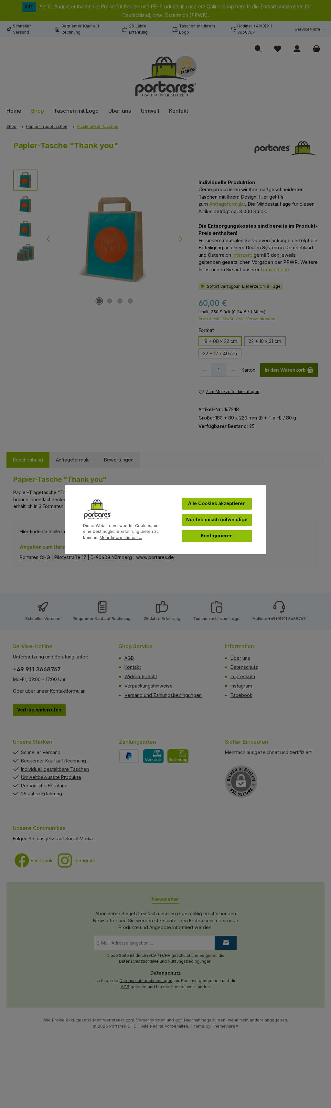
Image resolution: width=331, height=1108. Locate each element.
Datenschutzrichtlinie (139, 961)
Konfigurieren (217, 535)
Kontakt (132, 667)
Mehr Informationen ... (121, 537)
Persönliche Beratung (44, 785)
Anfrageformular (227, 204)
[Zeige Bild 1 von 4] (99, 301)
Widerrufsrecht (140, 676)
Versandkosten (151, 1020)
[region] (99, 239)
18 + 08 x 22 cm (220, 341)
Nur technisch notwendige (217, 519)
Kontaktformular (67, 691)
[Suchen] (258, 49)
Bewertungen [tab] (118, 459)
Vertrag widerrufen (39, 709)
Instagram (241, 686)
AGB (129, 658)
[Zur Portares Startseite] (165, 76)
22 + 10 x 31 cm (265, 341)
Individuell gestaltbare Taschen (55, 769)
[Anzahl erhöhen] (233, 370)
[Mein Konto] (297, 49)
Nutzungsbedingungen (189, 961)
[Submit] (225, 943)
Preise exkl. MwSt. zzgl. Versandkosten (236, 318)
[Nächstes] (180, 238)
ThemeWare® (225, 1026)
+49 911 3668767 (37, 669)
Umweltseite (275, 269)
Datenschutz (244, 667)
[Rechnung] (178, 756)
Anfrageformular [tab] (73, 459)
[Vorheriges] (49, 238)
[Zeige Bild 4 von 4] (130, 301)
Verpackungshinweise (148, 686)
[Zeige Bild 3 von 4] (120, 301)
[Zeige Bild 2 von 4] (109, 301)
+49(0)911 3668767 (287, 618)
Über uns (240, 658)
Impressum (242, 676)
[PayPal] (129, 756)
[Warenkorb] (316, 49)
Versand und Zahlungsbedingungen (163, 695)
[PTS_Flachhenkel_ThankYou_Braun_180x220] (115, 238)
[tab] (27, 460)
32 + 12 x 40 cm (220, 353)
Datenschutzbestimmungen (146, 980)
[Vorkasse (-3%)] (153, 756)
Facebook (241, 695)
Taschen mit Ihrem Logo (216, 618)
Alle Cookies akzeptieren (217, 503)
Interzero (242, 255)
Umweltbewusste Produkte (51, 777)
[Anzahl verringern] (204, 370)
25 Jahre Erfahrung (162, 618)
